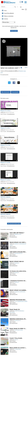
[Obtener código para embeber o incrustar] (18, 82)
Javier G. (16, 339)
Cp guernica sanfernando (19, 291)
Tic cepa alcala (17, 349)
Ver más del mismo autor (14, 223)
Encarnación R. (17, 320)
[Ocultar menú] (24, 9)
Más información (5, 92)
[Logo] (4, 41)
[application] (14, 52)
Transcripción (15, 92)
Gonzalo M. (16, 263)
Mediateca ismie (17, 234)
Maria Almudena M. (18, 253)
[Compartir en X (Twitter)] (9, 82)
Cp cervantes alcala (18, 330)
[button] (14, 51)
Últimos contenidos (8, 16)
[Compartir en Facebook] (14, 82)
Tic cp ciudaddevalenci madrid (20, 301)
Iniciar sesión (14, 30)
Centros (6, 18)
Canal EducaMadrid (9, 13)
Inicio (5, 10)
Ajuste (26, 67)
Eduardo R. (16, 272)
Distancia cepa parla (9, 112)
